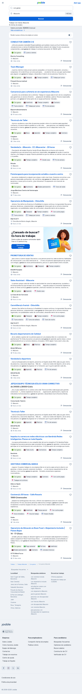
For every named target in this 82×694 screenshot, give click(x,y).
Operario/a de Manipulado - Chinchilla (27, 201)
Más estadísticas (17, 30)
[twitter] (13, 668)
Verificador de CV (60, 655)
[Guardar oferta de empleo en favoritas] (70, 42)
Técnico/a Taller (18, 412)
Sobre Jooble (7, 642)
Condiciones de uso (8, 678)
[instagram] (8, 668)
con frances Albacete (38, 601)
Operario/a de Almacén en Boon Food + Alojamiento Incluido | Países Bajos (38, 529)
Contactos (6, 651)
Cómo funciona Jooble (10, 645)
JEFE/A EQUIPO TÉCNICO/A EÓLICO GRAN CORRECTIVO (35, 384)
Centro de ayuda (8, 658)
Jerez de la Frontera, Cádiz (19, 584)
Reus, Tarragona (16, 605)
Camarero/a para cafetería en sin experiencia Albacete (35, 92)
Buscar (41, 19)
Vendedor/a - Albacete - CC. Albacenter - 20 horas (33, 147)
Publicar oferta (33, 645)
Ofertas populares (56, 577)
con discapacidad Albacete (39, 604)
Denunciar (67, 61)
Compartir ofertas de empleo (38, 642)
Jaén (12, 599)
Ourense (13, 602)
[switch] (69, 35)
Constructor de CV (60, 651)
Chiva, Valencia (15, 608)
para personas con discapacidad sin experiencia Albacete (40, 612)
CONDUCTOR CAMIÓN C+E (22, 42)
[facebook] (4, 668)
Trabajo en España (8, 661)
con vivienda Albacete (38, 607)
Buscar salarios (59, 648)
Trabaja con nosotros (9, 655)
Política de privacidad (9, 682)
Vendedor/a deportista (21, 359)
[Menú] (3, 3)
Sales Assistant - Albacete (22, 280)
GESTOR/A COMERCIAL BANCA (24, 464)
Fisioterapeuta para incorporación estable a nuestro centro (37, 174)
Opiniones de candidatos (62, 645)
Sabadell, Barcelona (17, 587)
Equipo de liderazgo (9, 648)
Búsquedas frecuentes (18, 569)
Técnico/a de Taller (19, 120)
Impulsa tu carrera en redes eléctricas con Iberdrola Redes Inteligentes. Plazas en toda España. (36, 437)
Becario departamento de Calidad (26, 334)
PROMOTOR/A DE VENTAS (22, 255)
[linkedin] (18, 668)
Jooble (14, 690)
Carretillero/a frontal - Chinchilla (25, 305)
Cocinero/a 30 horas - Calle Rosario (26, 495)
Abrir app (77, 3)
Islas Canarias (15, 581)
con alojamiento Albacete (39, 591)
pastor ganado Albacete (38, 594)
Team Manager (17, 67)
